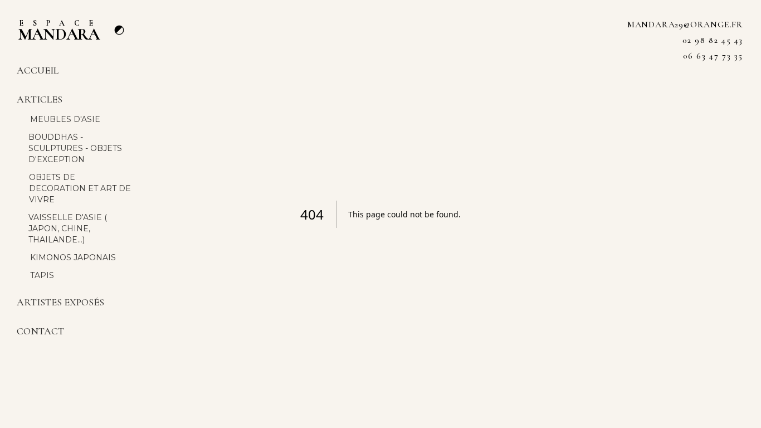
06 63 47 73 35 (713, 55)
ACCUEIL (37, 70)
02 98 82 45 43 (712, 40)
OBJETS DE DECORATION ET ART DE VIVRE (80, 188)
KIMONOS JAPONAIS (73, 257)
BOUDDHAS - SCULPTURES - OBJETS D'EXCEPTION (75, 148)
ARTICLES (39, 99)
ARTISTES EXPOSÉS (60, 302)
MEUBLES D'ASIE (65, 119)
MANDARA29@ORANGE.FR (685, 24)
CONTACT (40, 331)
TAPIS (42, 275)
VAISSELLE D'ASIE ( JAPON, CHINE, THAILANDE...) (67, 228)
